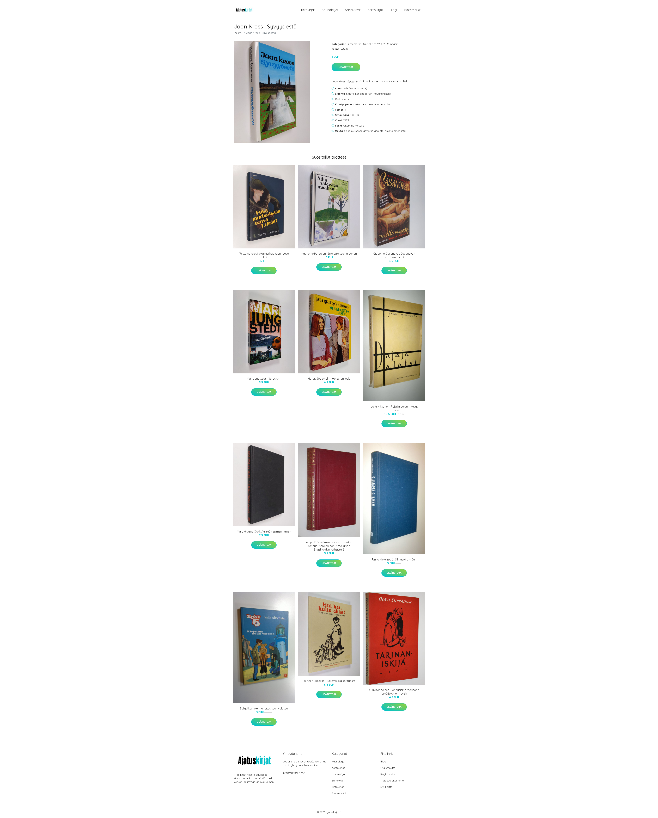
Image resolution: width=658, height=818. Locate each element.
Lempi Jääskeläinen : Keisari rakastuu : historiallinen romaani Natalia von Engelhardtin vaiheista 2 (329, 546)
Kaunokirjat (330, 10)
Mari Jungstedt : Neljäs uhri (264, 378)
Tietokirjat (308, 10)
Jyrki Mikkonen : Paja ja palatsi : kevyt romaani (394, 408)
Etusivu (238, 32)
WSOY (381, 44)
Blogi (393, 10)
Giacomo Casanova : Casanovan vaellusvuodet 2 (394, 255)
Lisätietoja (346, 67)
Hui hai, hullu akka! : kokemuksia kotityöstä (329, 681)
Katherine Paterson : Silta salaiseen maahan (329, 253)
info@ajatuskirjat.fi (294, 772)
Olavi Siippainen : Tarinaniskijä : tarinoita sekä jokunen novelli (394, 691)
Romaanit (392, 44)
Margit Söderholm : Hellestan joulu (329, 378)
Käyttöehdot (387, 774)
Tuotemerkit (412, 10)
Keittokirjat (375, 10)
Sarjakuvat (353, 10)
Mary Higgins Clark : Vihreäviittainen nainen (264, 531)
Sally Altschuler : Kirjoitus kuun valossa (264, 708)
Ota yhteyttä (387, 767)
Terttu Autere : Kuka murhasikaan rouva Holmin (264, 255)
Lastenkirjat (339, 774)
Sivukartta (386, 787)
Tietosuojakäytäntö (392, 780)
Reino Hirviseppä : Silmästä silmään (394, 559)
